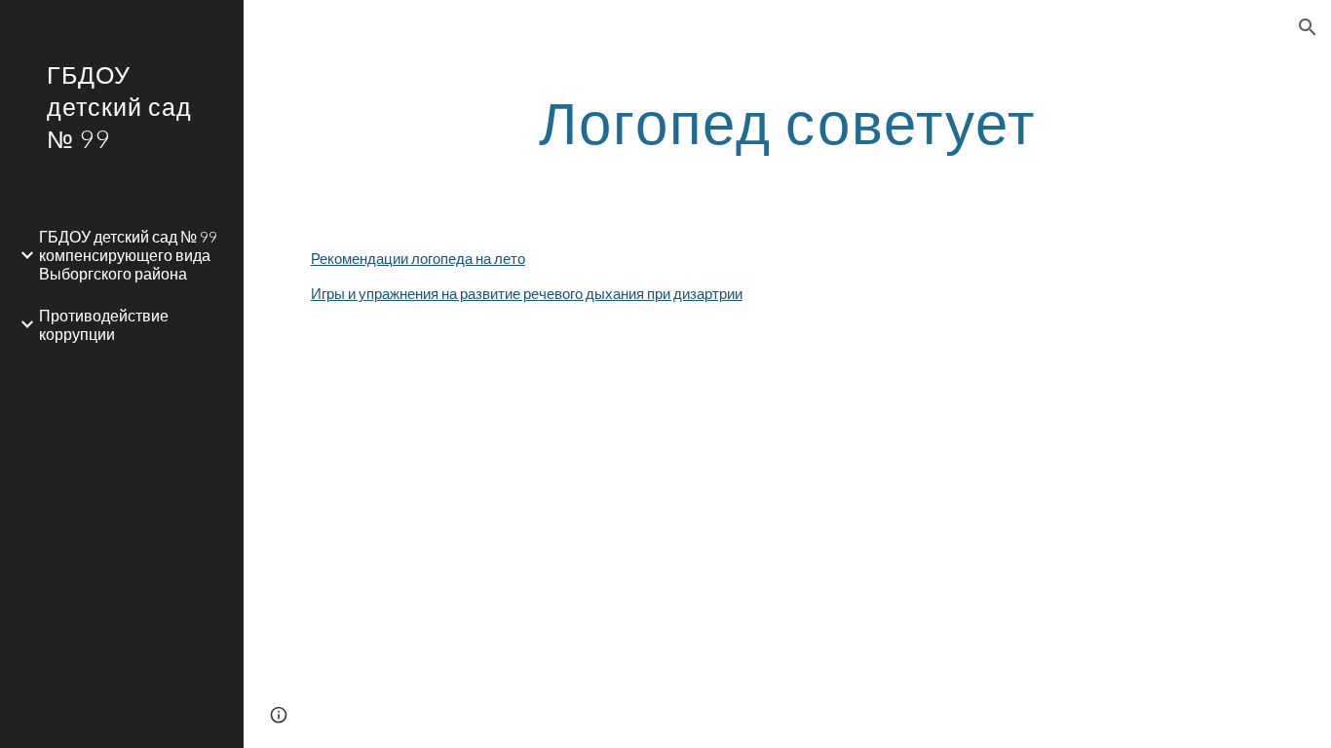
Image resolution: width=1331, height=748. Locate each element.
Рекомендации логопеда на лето (418, 258)
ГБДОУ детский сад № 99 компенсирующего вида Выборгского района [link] (128, 255)
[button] (1307, 27)
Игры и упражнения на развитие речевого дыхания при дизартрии (526, 293)
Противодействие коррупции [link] (104, 324)
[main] (788, 122)
